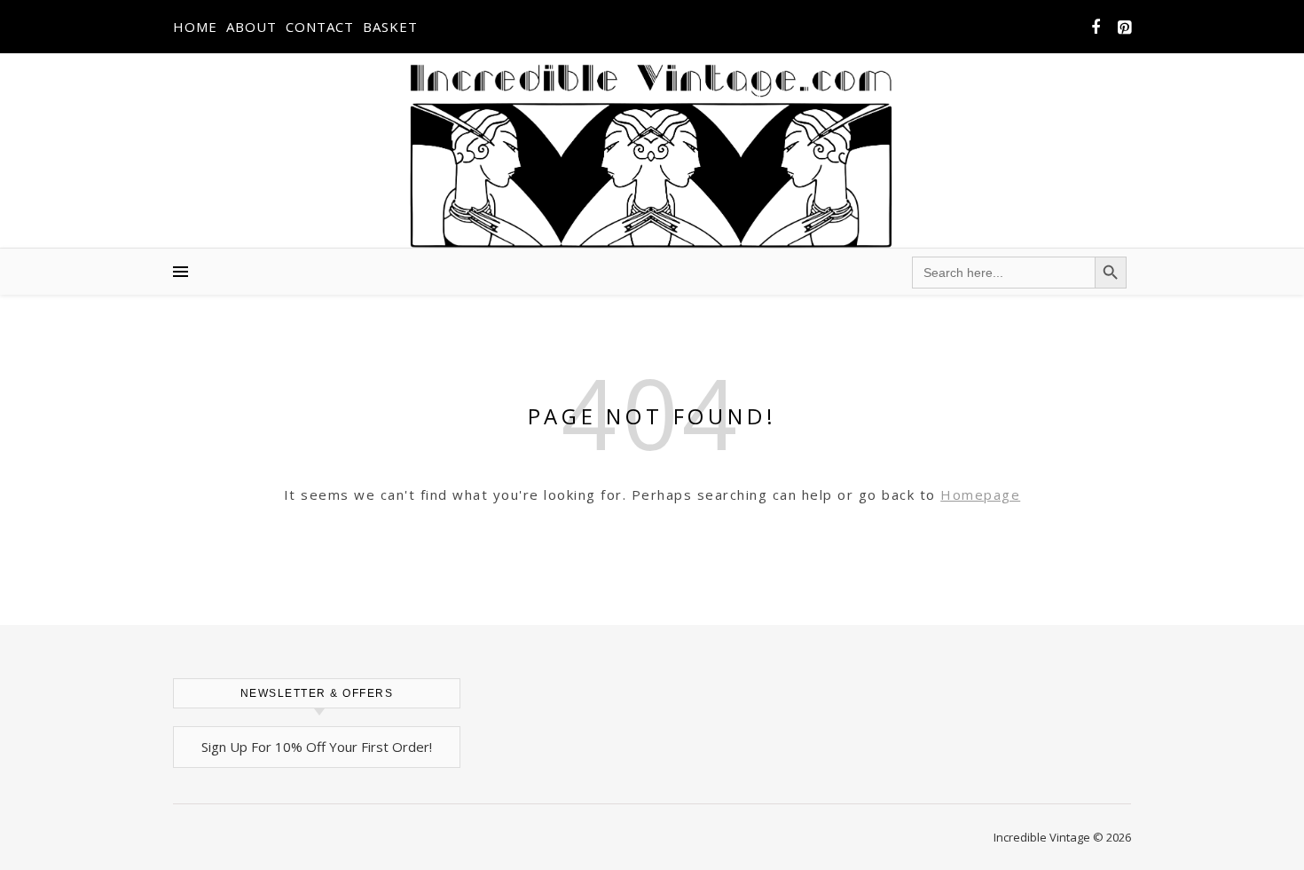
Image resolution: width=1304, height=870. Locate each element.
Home (195, 27)
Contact (320, 27)
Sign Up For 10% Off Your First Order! (316, 746)
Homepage (980, 494)
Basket (390, 27)
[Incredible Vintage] (652, 155)
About (251, 27)
